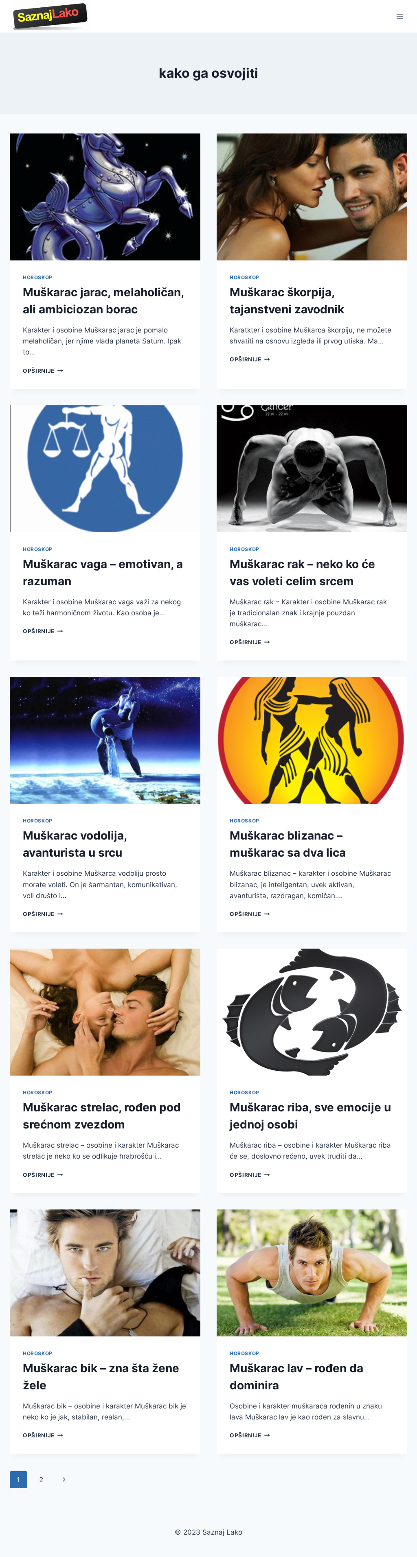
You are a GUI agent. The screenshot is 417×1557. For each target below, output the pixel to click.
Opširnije (43, 370)
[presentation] (105, 196)
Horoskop (38, 277)
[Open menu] (399, 16)
